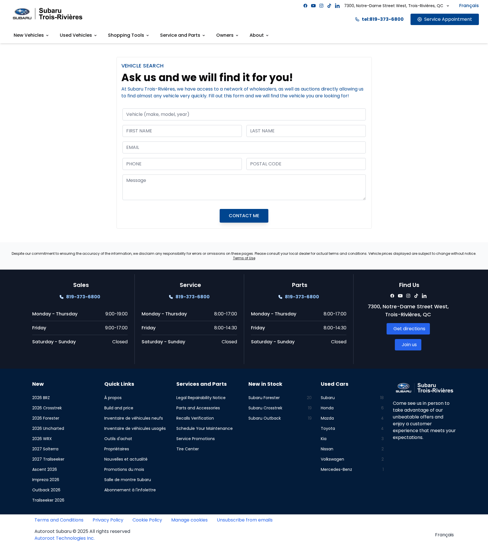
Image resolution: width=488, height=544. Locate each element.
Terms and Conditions (58, 520)
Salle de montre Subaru (127, 480)
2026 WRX (42, 439)
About (257, 35)
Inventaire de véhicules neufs (133, 418)
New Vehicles (29, 35)
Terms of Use (244, 258)
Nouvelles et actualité (126, 459)
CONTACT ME (244, 215)
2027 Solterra (45, 449)
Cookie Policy (147, 520)
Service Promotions (195, 439)
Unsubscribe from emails (245, 520)
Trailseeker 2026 (48, 500)
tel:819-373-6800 (383, 19)
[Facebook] (305, 5)
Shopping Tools (126, 35)
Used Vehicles (76, 35)
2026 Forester (45, 418)
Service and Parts (180, 35)
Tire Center (187, 449)
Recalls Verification (195, 418)
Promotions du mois (124, 469)
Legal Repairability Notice (201, 398)
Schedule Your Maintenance (204, 428)
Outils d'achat (118, 439)
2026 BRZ (41, 398)
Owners (225, 35)
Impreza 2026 (45, 480)
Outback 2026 (46, 490)
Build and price (118, 408)
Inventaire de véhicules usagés (135, 428)
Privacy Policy (108, 520)
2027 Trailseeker (48, 459)
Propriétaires (116, 449)
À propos (113, 398)
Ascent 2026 (44, 469)
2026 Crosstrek (47, 408)
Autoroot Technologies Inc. (64, 538)
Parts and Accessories (198, 408)
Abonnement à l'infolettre (130, 490)
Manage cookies (189, 520)
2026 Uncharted (48, 428)
